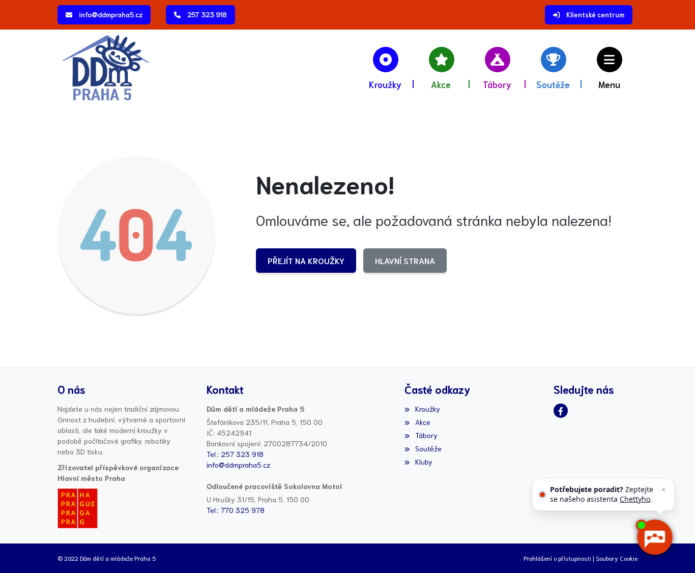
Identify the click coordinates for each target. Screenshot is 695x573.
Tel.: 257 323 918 (235, 454)
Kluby (423, 461)
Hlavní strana (405, 260)
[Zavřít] (663, 489)
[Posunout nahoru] (23, 550)
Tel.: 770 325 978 (236, 509)
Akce (422, 421)
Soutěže (428, 448)
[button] (610, 67)
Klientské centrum (595, 14)
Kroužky (427, 408)
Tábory (426, 435)
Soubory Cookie (617, 558)
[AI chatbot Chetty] (654, 537)
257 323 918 (207, 14)
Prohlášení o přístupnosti (557, 558)
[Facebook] (561, 411)
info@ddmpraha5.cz (110, 14)
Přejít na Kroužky (306, 260)
